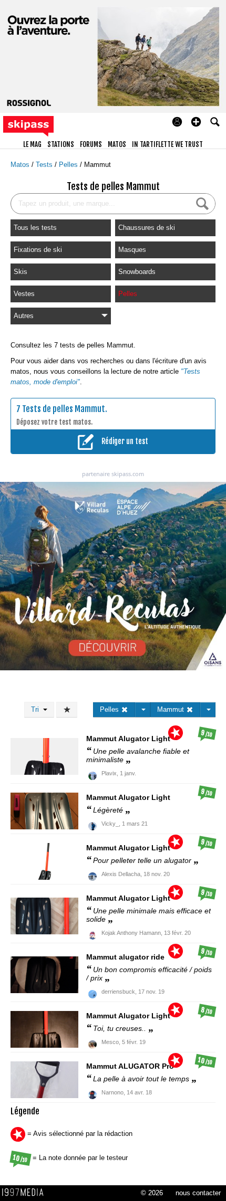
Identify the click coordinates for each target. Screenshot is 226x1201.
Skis (20, 272)
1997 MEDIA (26, 1192)
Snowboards (137, 272)
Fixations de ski (38, 250)
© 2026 (152, 1193)
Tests (45, 164)
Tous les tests (35, 227)
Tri (37, 709)
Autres (24, 316)
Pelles (69, 164)
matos (117, 144)
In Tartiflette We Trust (167, 144)
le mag (32, 144)
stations (60, 144)
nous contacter (198, 1193)
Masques (132, 250)
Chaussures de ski (146, 227)
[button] (196, 122)
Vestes (24, 294)
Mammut (97, 164)
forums (91, 144)
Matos (21, 164)
